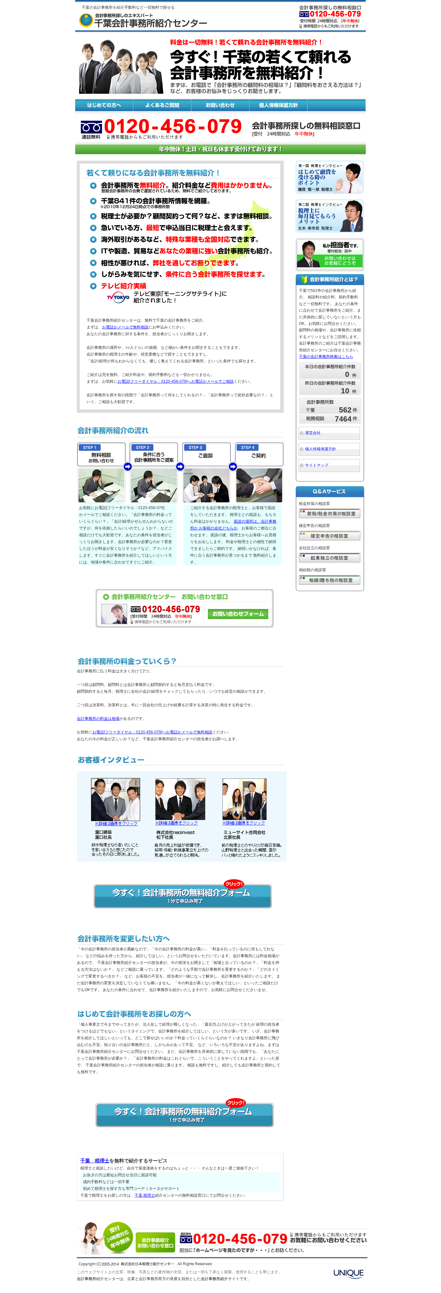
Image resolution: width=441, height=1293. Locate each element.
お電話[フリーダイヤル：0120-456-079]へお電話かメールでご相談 (176, 381)
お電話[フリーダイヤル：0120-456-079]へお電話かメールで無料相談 (152, 732)
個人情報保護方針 (320, 449)
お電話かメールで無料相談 (125, 327)
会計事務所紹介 (214, 1279)
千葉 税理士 (94, 1160)
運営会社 (313, 433)
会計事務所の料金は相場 (98, 718)
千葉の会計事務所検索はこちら (326, 356)
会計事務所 (86, 1279)
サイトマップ (316, 465)
